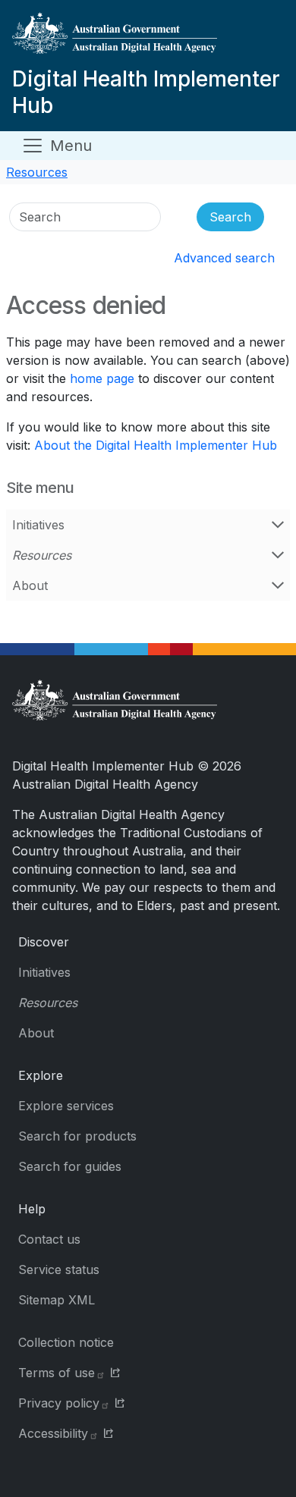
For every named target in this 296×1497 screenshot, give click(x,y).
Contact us (49, 1239)
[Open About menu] (278, 585)
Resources (37, 172)
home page (102, 378)
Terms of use (56, 1372)
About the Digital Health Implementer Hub (155, 445)
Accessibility (53, 1433)
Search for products (77, 1136)
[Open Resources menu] (278, 555)
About (30, 585)
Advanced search (224, 257)
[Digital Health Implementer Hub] (145, 39)
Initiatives (38, 524)
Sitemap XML (56, 1299)
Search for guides (69, 1166)
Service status (58, 1269)
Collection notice (66, 1342)
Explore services (66, 1105)
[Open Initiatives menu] (278, 525)
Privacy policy (58, 1403)
